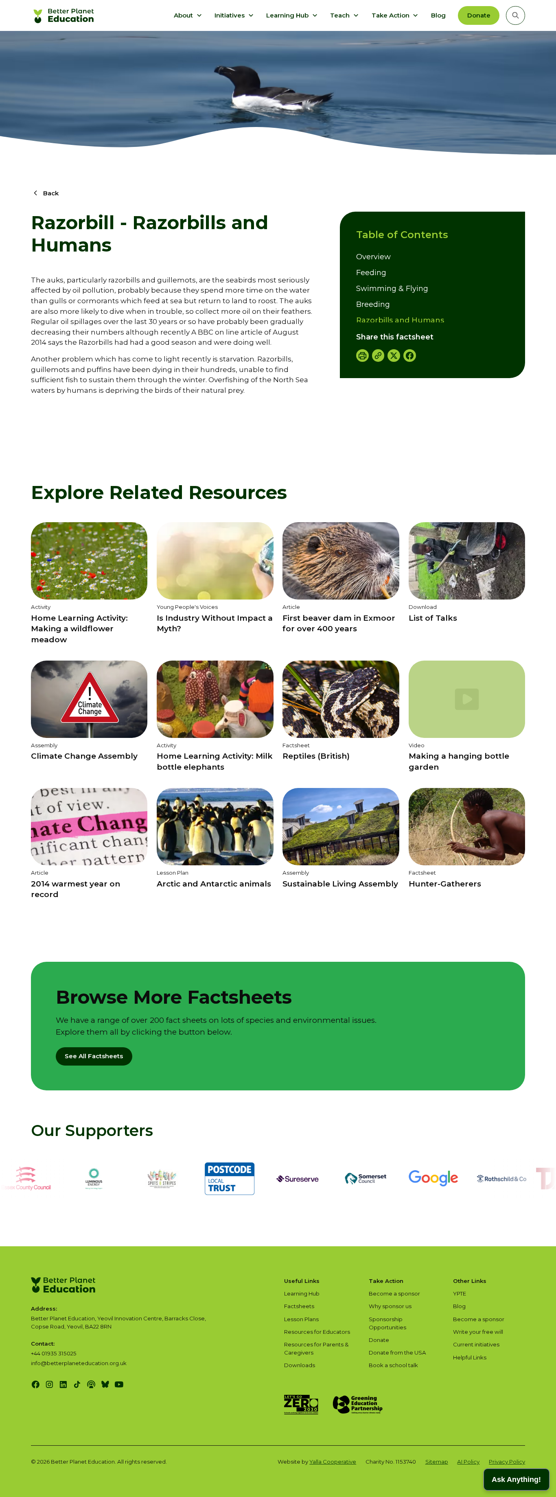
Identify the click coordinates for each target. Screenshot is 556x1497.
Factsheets (299, 1306)
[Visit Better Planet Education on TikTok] (77, 1384)
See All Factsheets (94, 1056)
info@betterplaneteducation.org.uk (79, 1363)
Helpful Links (469, 1357)
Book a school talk (393, 1365)
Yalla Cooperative (332, 1461)
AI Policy (468, 1461)
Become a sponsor (394, 1293)
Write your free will (478, 1331)
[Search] (515, 15)
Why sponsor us (390, 1306)
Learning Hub (302, 1293)
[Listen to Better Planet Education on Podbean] (91, 1384)
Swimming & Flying (392, 288)
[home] (65, 15)
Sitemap (436, 1461)
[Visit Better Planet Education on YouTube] (119, 1384)
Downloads (299, 1365)
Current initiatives (476, 1344)
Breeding (373, 304)
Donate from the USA (397, 1352)
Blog (438, 15)
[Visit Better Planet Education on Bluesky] (105, 1384)
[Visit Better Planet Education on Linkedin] (63, 1384)
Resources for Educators (317, 1331)
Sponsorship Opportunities (387, 1323)
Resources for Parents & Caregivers (316, 1348)
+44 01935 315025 (54, 1353)
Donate (478, 15)
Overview (373, 256)
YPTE (459, 1293)
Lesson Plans (301, 1319)
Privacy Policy (507, 1461)
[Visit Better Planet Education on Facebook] (35, 1384)
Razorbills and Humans (400, 320)
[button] (188, 15)
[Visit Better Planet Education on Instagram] (49, 1384)
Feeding (371, 272)
